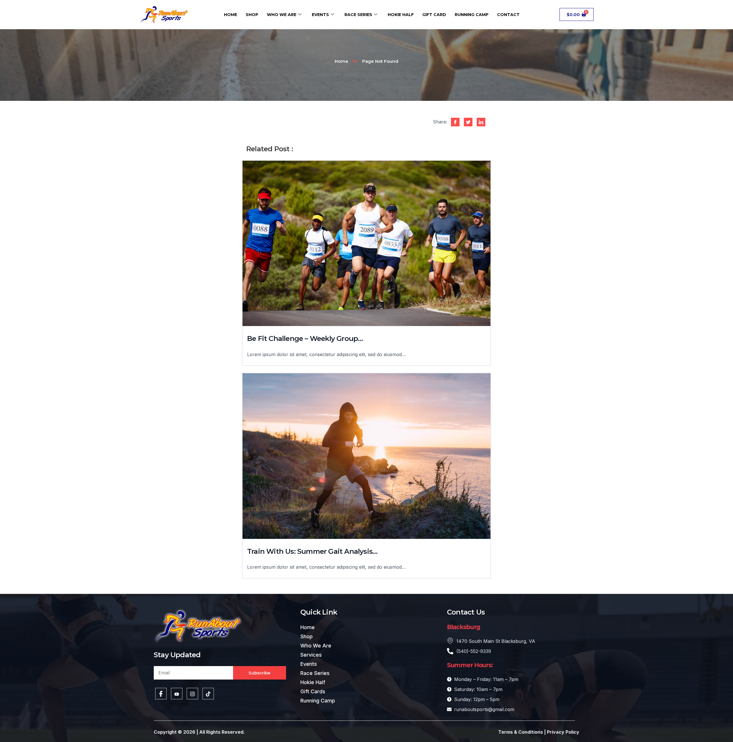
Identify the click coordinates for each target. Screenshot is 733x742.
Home (230, 14)
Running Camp (471, 14)
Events (320, 14)
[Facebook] (161, 693)
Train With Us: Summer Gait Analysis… (312, 551)
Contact (508, 14)
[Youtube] (176, 693)
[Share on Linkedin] (481, 122)
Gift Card (434, 14)
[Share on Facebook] (455, 122)
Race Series (358, 14)
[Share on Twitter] (468, 122)
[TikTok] (208, 693)
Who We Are (281, 14)
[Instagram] (192, 693)
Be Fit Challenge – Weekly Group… (305, 338)
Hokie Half (401, 14)
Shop (252, 14)
